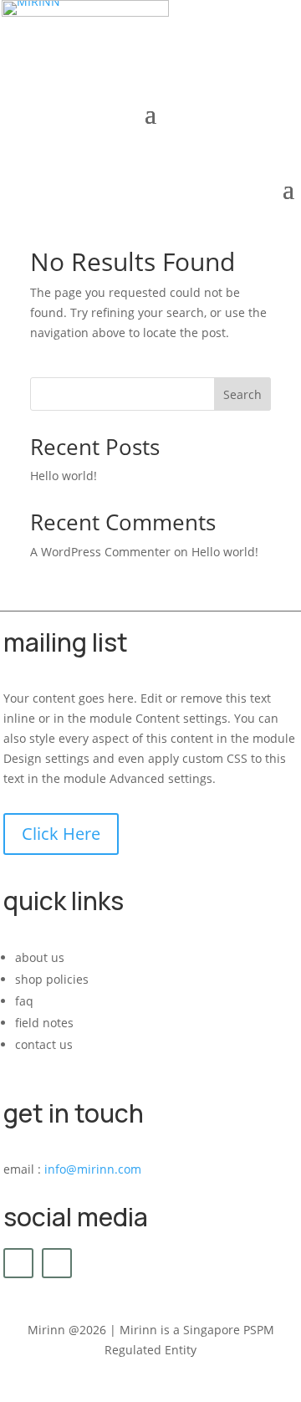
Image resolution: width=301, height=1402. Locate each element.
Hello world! (63, 476)
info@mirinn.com (92, 1169)
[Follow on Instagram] (18, 1263)
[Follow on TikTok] (57, 1263)
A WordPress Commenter (100, 552)
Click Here (61, 833)
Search (242, 394)
